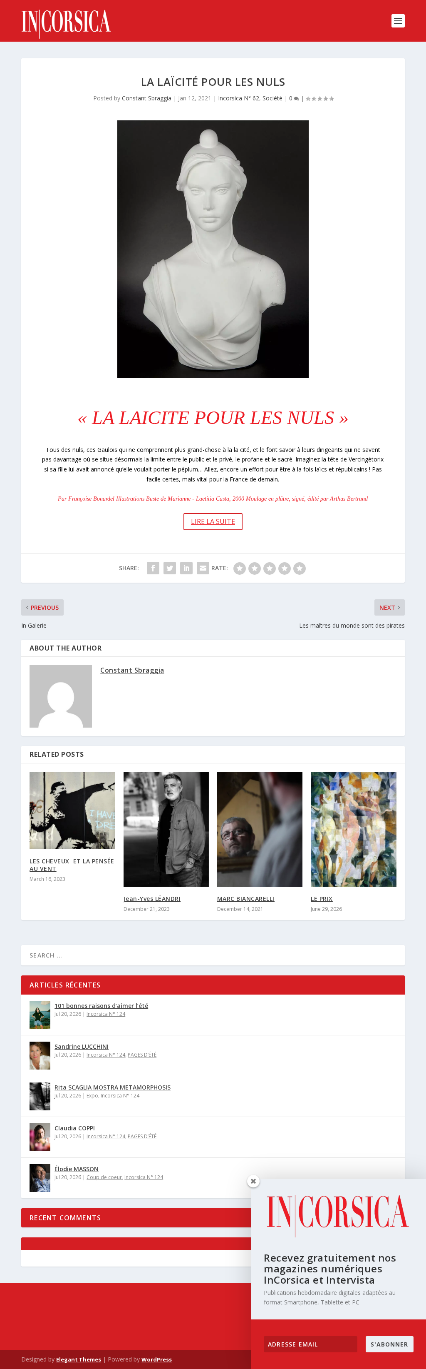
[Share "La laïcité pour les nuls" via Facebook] (153, 568)
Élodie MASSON (76, 1169)
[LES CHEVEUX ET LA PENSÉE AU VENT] (72, 810)
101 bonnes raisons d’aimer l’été (101, 1006)
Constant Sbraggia (146, 98)
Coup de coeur (104, 1177)
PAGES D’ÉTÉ (142, 1054)
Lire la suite (213, 521)
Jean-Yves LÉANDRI (152, 899)
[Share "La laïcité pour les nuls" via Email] (203, 568)
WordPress (156, 1359)
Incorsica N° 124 (106, 1013)
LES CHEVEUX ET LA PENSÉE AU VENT (72, 865)
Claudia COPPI (74, 1128)
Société (272, 98)
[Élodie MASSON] (40, 1178)
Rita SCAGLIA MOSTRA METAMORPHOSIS (112, 1087)
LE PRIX (322, 899)
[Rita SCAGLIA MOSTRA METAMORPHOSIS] (40, 1096)
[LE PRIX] (353, 829)
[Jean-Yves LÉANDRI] (166, 829)
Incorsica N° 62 (238, 98)
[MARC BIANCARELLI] (259, 829)
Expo (92, 1095)
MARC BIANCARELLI (246, 899)
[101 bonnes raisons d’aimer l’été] (40, 1015)
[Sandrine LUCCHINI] (40, 1056)
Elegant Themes (78, 1359)
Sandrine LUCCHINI (81, 1046)
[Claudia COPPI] (40, 1137)
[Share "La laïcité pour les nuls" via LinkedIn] (186, 568)
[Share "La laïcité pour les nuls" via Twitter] (169, 568)
